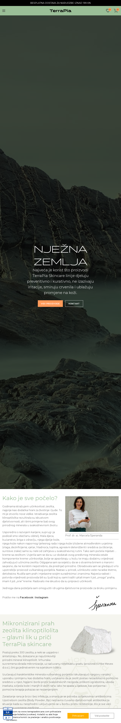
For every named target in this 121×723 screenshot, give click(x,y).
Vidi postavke (102, 715)
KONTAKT (74, 303)
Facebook (26, 597)
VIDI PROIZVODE (50, 303)
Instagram (41, 597)
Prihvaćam (78, 715)
